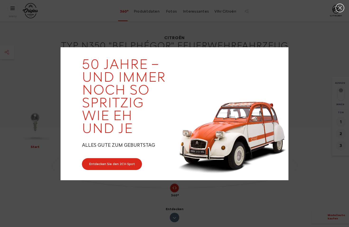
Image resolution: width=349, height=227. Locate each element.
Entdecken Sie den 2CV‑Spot (112, 164)
